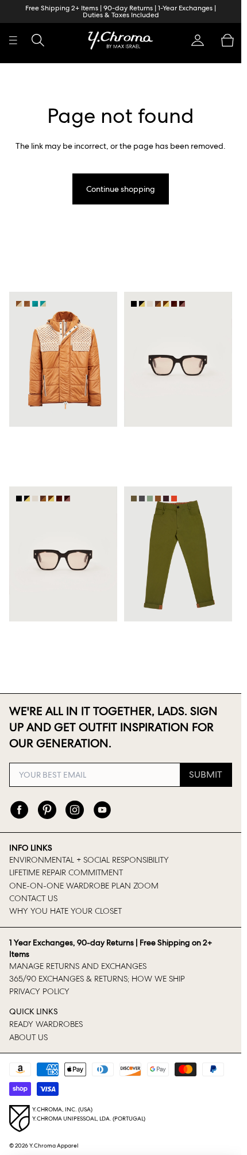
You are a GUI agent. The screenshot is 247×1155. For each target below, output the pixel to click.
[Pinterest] (47, 810)
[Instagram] (74, 810)
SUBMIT (205, 774)
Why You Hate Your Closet (65, 911)
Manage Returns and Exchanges (77, 966)
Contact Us (33, 898)
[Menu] (13, 40)
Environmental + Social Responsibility (89, 860)
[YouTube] (102, 810)
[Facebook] (19, 810)
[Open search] (38, 40)
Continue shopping (120, 189)
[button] (197, 40)
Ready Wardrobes (46, 1024)
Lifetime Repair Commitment (66, 872)
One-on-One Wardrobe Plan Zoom (84, 885)
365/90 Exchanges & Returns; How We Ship (97, 979)
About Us (28, 1037)
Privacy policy (39, 991)
